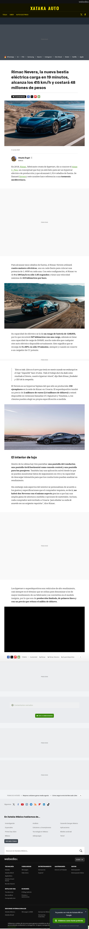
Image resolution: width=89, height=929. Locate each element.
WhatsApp (10, 57)
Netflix (74, 57)
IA (17, 57)
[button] (25, 157)
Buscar (81, 851)
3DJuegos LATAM (27, 912)
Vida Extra (25, 873)
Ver (45, 716)
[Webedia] (84, 1)
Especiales (9, 827)
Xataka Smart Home (9, 880)
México (7, 836)
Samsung (30, 57)
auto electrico (22, 14)
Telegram (31, 804)
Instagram (48, 57)
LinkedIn (44, 804)
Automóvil (44, 8)
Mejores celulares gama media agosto (36, 795)
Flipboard (35, 96)
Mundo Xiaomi (10, 884)
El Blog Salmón (27, 892)
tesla (5, 14)
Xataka (7, 870)
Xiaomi (39, 57)
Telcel (62, 836)
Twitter (81, 14)
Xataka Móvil (9, 873)
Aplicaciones (64, 827)
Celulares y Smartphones (42, 827)
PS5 (23, 57)
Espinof (40, 873)
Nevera (22, 176)
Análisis (35, 823)
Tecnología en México (40, 831)
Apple (82, 57)
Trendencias (9, 892)
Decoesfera (9, 895)
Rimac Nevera (54, 657)
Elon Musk (58, 57)
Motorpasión (75, 870)
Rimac (23, 166)
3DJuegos (25, 870)
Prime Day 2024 (10, 831)
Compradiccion (10, 898)
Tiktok (48, 804)
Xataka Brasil (9, 915)
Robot (67, 57)
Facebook (85, 14)
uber (12, 14)
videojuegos (37, 836)
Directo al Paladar (61, 870)
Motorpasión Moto (77, 873)
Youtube (22, 804)
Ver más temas (11, 841)
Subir (78, 859)
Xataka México (10, 912)
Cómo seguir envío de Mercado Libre (64, 795)
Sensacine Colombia (41, 916)
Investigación (10, 823)
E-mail (39, 96)
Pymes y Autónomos (25, 896)
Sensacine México (44, 912)
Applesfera (8, 876)
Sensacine (41, 870)
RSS (35, 804)
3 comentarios (20, 97)
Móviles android (66, 831)
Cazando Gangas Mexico (69, 823)
